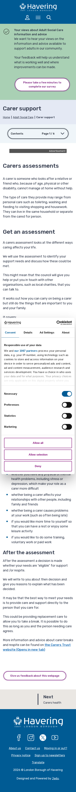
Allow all (38, 442)
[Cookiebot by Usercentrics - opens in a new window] (56, 322)
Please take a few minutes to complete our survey (42, 84)
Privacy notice (20, 755)
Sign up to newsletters (50, 755)
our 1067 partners (26, 350)
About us (15, 748)
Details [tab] (28, 332)
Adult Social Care (23, 117)
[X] (43, 738)
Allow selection (38, 454)
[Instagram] (31, 738)
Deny (38, 466)
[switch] (67, 405)
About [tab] (66, 332)
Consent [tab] (10, 332)
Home (6, 117)
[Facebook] (19, 738)
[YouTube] (55, 738)
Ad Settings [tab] (47, 332)
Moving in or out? (55, 748)
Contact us (32, 748)
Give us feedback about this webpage (34, 675)
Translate (38, 762)
